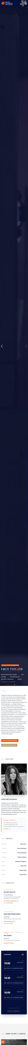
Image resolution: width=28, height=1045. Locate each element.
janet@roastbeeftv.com (9, 921)
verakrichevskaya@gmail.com (11, 901)
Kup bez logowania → (14, 1010)
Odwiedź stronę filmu (9, 745)
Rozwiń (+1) (7, 828)
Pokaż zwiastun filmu (10, 740)
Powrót (4, 690)
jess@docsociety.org (9, 943)
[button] (2, 1042)
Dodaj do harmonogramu (15, 968)
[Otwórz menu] (25, 3)
